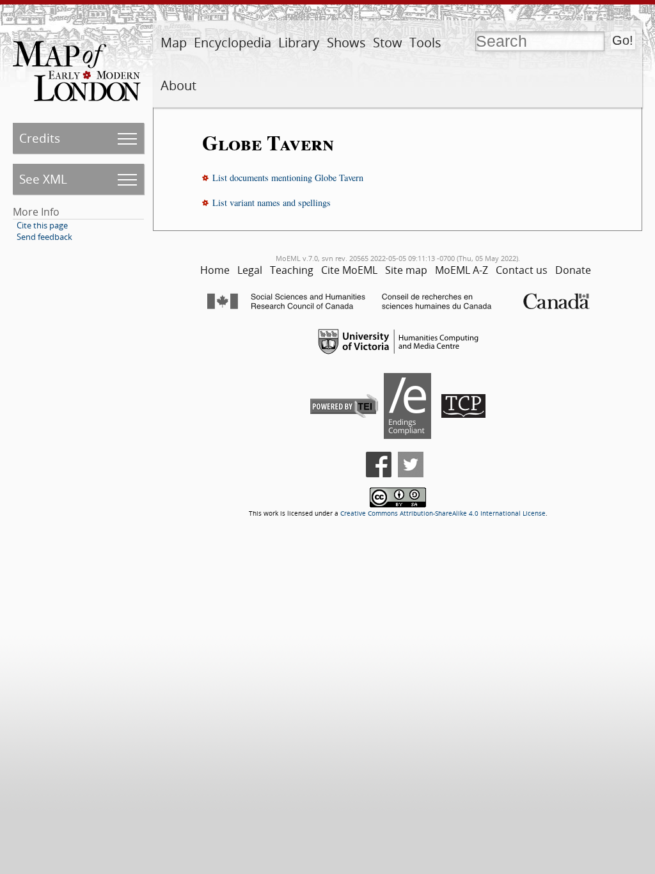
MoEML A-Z (461, 270)
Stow (387, 42)
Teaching (291, 270)
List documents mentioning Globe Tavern (287, 177)
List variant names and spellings (271, 202)
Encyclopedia (232, 42)
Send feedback (44, 236)
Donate (573, 270)
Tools (425, 42)
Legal (249, 270)
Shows (346, 42)
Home (215, 270)
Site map (406, 270)
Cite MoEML (349, 270)
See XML (43, 178)
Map (174, 42)
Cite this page (42, 225)
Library (298, 42)
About (178, 85)
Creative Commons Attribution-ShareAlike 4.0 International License (443, 513)
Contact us (522, 270)
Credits (39, 138)
